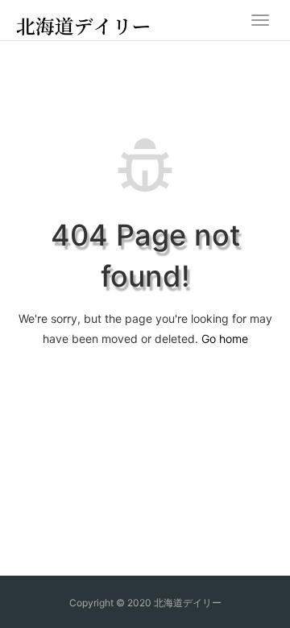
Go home (224, 338)
